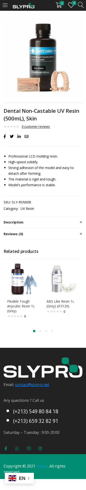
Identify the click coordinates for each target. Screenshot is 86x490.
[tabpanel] (23, 293)
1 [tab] (34, 331)
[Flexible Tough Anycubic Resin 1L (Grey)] (23, 278)
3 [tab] (46, 331)
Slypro (42, 466)
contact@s (24, 384)
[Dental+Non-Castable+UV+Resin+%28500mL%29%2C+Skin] (12, 136)
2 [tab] (40, 331)
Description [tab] (13, 222)
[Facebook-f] (6, 448)
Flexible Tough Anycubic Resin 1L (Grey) (21, 306)
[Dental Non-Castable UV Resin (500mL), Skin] (5, 136)
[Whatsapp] (17, 448)
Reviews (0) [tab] (13, 234)
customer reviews (36, 126)
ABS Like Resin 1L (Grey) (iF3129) (60, 303)
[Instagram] (40, 448)
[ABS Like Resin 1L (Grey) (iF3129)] (63, 278)
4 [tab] (52, 331)
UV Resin (27, 208)
